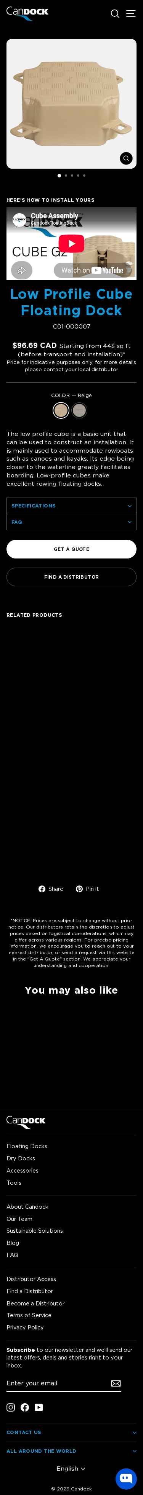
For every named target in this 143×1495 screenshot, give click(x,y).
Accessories (22, 1170)
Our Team (19, 1219)
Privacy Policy (25, 1327)
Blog (12, 1243)
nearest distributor (30, 952)
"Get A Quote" (44, 958)
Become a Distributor (35, 1303)
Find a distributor (71, 576)
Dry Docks (20, 1158)
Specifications (33, 505)
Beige (61, 410)
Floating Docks (26, 1146)
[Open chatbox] (126, 1479)
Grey (79, 410)
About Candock (27, 1206)
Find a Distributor (29, 1291)
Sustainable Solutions (34, 1230)
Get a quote (71, 549)
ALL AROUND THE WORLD (41, 1451)
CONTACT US (24, 1432)
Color (71, 395)
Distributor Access (31, 1279)
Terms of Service (28, 1315)
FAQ (16, 522)
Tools (13, 1182)
